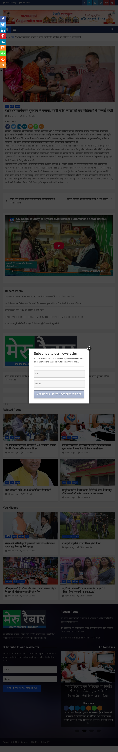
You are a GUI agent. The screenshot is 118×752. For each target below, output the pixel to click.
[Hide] (1, 70)
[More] (3, 65)
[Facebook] (3, 19)
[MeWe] (3, 42)
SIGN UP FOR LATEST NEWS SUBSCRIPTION (59, 394)
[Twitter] (3, 24)
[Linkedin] (3, 30)
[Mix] (3, 48)
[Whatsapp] (3, 53)
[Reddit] (3, 59)
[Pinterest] (3, 36)
